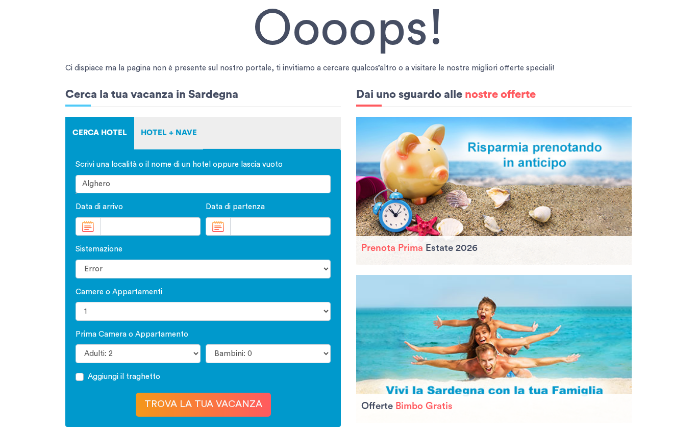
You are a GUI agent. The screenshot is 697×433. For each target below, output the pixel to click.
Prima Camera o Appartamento (132, 334)
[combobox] (203, 184)
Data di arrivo (99, 207)
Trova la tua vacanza (203, 404)
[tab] (99, 133)
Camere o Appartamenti (119, 292)
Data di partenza (235, 207)
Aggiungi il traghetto (124, 376)
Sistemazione (99, 249)
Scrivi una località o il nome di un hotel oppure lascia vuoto (179, 164)
